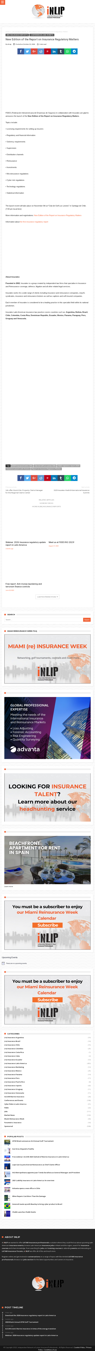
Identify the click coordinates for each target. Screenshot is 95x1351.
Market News (9, 1115)
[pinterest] (47, 51)
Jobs (6, 1111)
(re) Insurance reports (19, 32)
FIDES (6, 1108)
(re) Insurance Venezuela (14, 1093)
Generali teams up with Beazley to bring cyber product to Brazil (37, 1204)
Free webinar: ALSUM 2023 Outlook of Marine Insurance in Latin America (40, 1157)
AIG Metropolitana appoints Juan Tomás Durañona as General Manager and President (46, 1172)
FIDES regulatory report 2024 (68, 466)
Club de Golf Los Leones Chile (45, 466)
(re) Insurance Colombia (13, 1048)
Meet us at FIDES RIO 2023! (61, 542)
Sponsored (8, 1126)
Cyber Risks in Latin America (15, 1104)
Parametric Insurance (12, 1122)
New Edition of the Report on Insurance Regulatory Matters (58, 215)
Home (8, 32)
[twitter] (27, 51)
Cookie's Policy (79, 1347)
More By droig (46, 503)
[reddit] (40, 51)
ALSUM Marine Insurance (14, 1097)
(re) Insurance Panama (13, 1074)
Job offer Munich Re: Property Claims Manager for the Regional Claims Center (24, 490)
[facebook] (20, 51)
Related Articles (46, 500)
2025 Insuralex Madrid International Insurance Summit (71, 490)
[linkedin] (54, 51)
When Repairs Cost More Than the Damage (29, 1196)
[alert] (47, 963)
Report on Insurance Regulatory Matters (46, 469)
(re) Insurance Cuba (12, 1056)
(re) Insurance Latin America (15, 1063)
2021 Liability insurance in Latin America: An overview (33, 1180)
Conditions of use (50, 1350)
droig (9, 44)
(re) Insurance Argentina (14, 1037)
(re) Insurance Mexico (12, 1071)
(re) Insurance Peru (11, 1078)
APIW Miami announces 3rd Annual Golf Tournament (33, 1141)
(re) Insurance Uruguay (13, 1089)
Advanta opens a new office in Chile (26, 1188)
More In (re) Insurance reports (46, 506)
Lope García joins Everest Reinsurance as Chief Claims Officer (36, 1165)
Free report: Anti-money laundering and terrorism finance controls (24, 585)
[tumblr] (61, 51)
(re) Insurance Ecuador (13, 1060)
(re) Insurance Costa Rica (14, 1052)
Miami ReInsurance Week (14, 1119)
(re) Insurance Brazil (12, 1041)
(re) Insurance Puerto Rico (14, 1082)
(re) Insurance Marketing (14, 1067)
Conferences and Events (41, 35)
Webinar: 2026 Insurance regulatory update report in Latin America (26, 543)
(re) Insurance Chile (12, 1045)
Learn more (8, 886)
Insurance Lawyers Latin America (18, 469)
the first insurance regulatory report (34, 222)
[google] (34, 51)
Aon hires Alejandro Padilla (23, 1149)
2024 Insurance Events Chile (22, 466)
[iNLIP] (48, 3)
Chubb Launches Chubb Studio (24, 1212)
